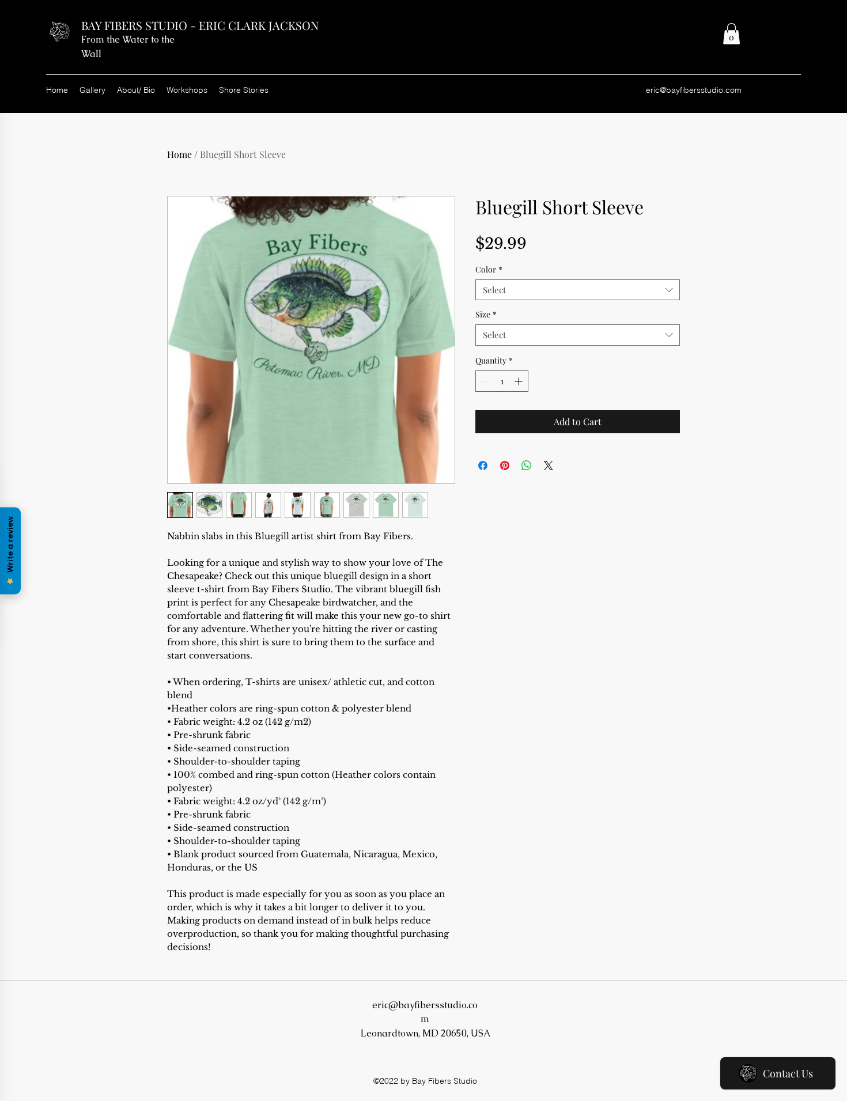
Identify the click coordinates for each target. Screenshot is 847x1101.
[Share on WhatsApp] (527, 465)
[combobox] (577, 290)
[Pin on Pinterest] (505, 465)
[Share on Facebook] (483, 465)
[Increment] (519, 381)
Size (486, 314)
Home (179, 154)
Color (488, 269)
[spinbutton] (501, 381)
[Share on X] (548, 465)
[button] (731, 33)
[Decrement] (484, 381)
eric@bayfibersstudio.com (694, 90)
